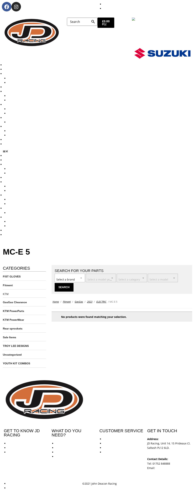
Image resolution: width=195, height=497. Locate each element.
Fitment (8, 285)
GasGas (79, 301)
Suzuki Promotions (19, 113)
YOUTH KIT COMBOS (16, 363)
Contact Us (11, 144)
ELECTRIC (101, 301)
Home (56, 301)
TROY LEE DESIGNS (16, 345)
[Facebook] (6, 6)
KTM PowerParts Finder (22, 122)
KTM (6, 294)
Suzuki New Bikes (19, 82)
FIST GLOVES (12, 276)
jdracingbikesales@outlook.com (167, 472)
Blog (6, 139)
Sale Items (14, 135)
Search (64, 287)
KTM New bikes (17, 78)
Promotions (11, 104)
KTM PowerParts (13, 311)
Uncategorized (12, 354)
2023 (89, 301)
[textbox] (70, 277)
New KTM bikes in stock (23, 96)
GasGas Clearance (15, 302)
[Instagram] (16, 6)
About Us (9, 69)
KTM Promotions (18, 109)
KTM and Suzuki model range (22, 73)
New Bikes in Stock (16, 91)
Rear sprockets (12, 328)
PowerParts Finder (15, 117)
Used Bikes (11, 87)
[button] (99, 151)
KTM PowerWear (18, 131)
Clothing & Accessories (18, 126)
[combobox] (70, 278)
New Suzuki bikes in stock (24, 100)
